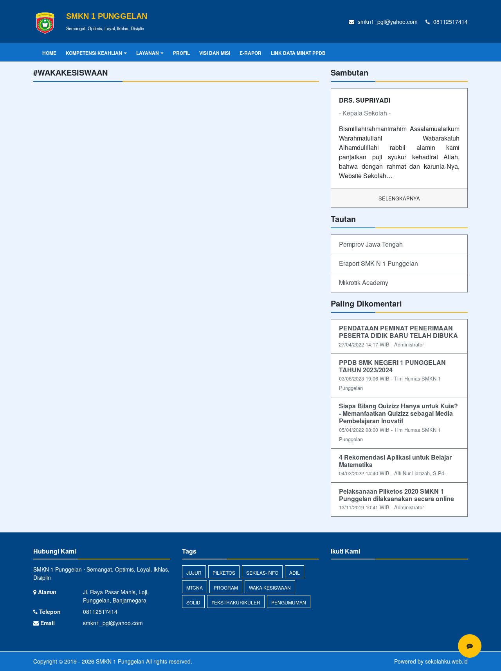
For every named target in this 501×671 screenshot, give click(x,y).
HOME (49, 52)
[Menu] (469, 646)
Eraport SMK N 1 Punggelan (378, 263)
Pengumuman (288, 602)
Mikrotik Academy (363, 282)
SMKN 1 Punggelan (119, 661)
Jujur (194, 572)
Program (226, 587)
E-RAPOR (250, 52)
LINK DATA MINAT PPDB (298, 52)
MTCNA (194, 587)
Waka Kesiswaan (270, 587)
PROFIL (181, 52)
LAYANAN (147, 52)
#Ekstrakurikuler (235, 602)
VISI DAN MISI (214, 52)
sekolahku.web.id (446, 661)
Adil (294, 572)
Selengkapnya (399, 198)
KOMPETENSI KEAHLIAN (94, 52)
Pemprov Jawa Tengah (371, 244)
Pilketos (224, 572)
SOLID (193, 602)
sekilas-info (262, 572)
